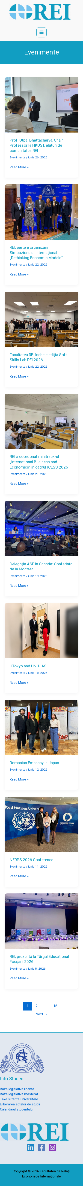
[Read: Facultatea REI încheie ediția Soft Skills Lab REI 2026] (41, 319)
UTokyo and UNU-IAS (28, 666)
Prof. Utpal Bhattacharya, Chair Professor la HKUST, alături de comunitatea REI (36, 145)
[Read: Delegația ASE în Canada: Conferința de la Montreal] (41, 528)
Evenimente (17, 157)
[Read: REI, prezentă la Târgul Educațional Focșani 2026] (41, 921)
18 (55, 1006)
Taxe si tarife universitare (19, 1099)
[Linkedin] (31, 1147)
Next (42, 1014)
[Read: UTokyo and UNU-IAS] (41, 630)
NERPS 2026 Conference (31, 859)
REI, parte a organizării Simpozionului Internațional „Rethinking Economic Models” (36, 252)
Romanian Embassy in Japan (34, 762)
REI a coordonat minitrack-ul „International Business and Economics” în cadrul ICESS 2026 (39, 461)
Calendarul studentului (16, 1109)
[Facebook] (42, 1147)
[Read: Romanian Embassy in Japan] (41, 727)
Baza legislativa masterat (19, 1094)
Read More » (19, 167)
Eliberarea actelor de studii (20, 1104)
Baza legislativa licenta (17, 1089)
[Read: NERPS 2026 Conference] (41, 824)
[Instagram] (52, 1147)
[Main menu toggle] (41, 32)
